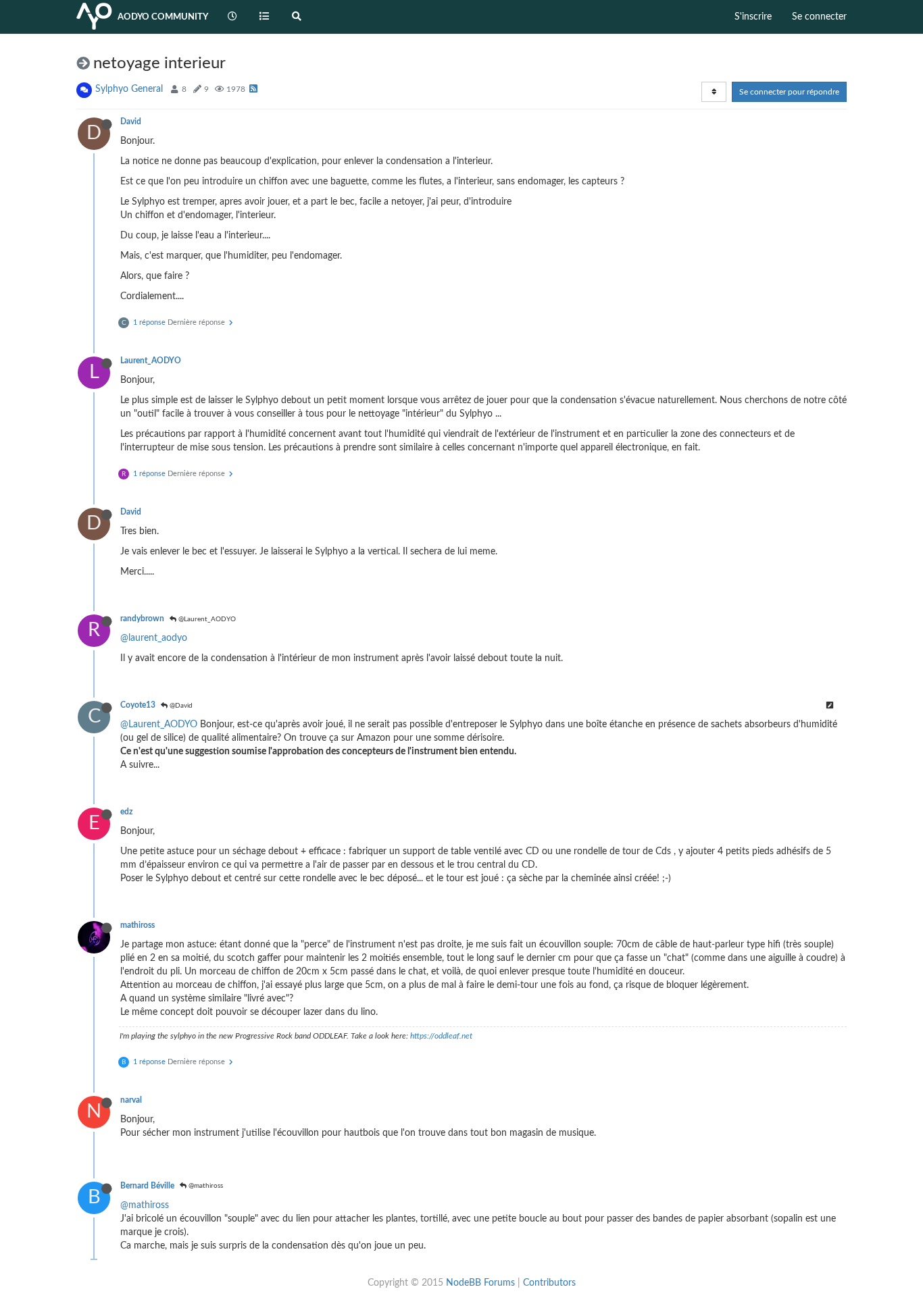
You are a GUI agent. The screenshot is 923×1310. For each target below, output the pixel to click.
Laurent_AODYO (150, 361)
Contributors (549, 1283)
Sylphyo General (129, 89)
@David (180, 705)
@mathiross (204, 1185)
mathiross (137, 925)
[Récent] (232, 17)
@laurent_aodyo (153, 638)
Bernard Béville (147, 1186)
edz (126, 812)
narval (131, 1100)
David (130, 121)
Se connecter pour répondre (789, 92)
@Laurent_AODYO (206, 619)
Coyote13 (137, 705)
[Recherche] (296, 17)
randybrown (142, 618)
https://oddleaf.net (441, 1036)
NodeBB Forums (480, 1283)
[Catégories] (265, 17)
